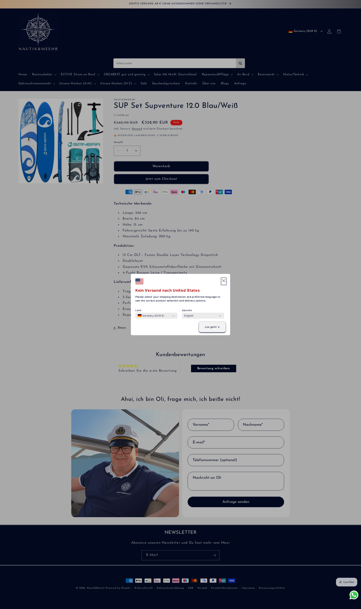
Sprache (187, 310)
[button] (224, 281)
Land (138, 310)
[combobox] (151, 315)
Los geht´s (212, 326)
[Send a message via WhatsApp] (354, 595)
